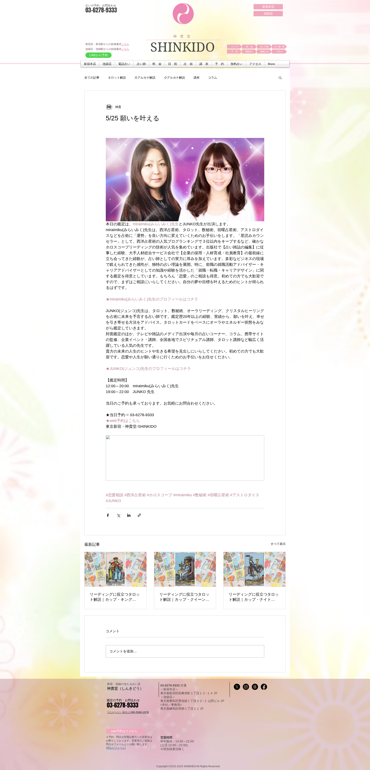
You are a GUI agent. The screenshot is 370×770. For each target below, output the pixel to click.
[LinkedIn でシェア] (129, 515)
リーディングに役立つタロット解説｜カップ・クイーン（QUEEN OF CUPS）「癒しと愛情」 (184, 597)
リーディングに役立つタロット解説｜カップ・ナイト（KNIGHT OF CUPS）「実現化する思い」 (254, 597)
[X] (237, 687)
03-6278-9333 (170, 685)
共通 (183, 685)
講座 (197, 77)
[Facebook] (264, 687)
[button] (124, 64)
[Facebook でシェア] (108, 515)
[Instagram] (246, 687)
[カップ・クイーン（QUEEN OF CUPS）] (185, 569)
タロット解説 (117, 77)
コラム (212, 77)
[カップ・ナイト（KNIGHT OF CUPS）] (254, 569)
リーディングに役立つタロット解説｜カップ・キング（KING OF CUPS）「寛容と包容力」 (115, 597)
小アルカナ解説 (174, 77)
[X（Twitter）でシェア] (118, 515)
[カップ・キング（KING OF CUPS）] (115, 569)
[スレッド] (255, 687)
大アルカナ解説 (144, 77)
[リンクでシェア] (139, 515)
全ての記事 (91, 77)
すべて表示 (278, 544)
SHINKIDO (182, 47)
